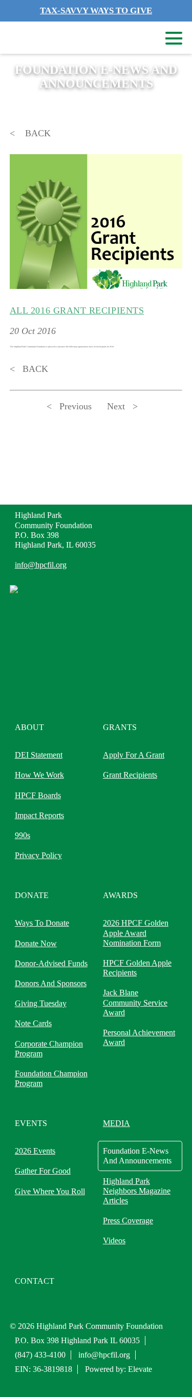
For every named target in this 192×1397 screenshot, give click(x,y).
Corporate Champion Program (49, 1048)
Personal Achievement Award (139, 1037)
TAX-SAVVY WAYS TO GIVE (96, 10)
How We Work (39, 774)
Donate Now (36, 943)
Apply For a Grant (133, 754)
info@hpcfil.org (41, 564)
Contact (34, 1281)
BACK (37, 133)
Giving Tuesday (41, 1003)
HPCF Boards (38, 795)
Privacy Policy (38, 855)
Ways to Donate (42, 923)
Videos (114, 1240)
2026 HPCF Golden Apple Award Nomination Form (135, 933)
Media (116, 1123)
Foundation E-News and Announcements (137, 1155)
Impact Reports (39, 815)
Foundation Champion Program (51, 1078)
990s (22, 835)
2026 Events (35, 1150)
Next (116, 406)
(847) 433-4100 (40, 1354)
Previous (75, 406)
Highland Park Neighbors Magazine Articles (136, 1191)
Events (31, 1123)
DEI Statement (38, 754)
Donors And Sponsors (51, 983)
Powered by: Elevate (118, 1369)
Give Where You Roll (50, 1191)
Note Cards (33, 1023)
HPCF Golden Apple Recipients (137, 967)
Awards (120, 895)
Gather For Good (43, 1170)
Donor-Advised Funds (51, 963)
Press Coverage (128, 1220)
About (29, 727)
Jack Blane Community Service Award (135, 1002)
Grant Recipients (130, 774)
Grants (120, 727)
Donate (32, 895)
